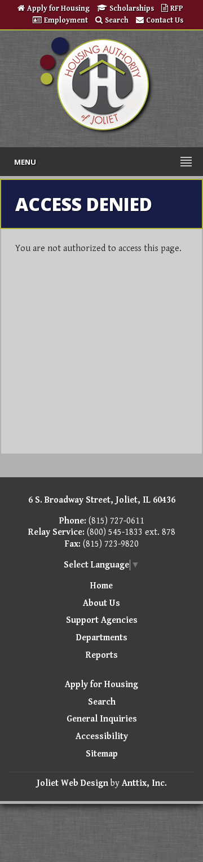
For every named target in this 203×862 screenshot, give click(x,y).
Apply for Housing (58, 8)
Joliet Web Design (72, 783)
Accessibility (102, 736)
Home (101, 585)
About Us (101, 603)
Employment (66, 20)
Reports (102, 655)
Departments (101, 637)
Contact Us (164, 20)
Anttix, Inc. (144, 783)
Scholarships (132, 8)
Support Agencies (102, 620)
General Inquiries (102, 719)
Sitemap (102, 754)
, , (101, 500)
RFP (176, 8)
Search (117, 20)
